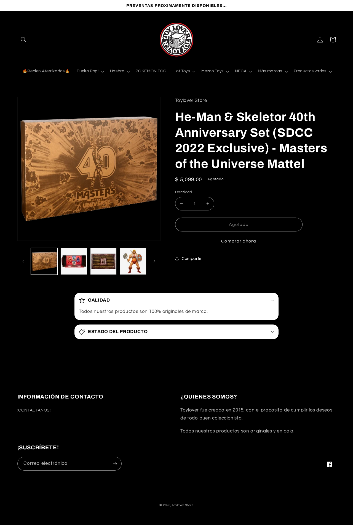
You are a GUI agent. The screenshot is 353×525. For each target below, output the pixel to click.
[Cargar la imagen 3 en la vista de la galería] (103, 261)
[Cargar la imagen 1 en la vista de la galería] (44, 261)
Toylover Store (182, 505)
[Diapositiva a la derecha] (154, 261)
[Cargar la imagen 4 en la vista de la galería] (133, 261)
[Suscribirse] (114, 463)
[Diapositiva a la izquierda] (23, 261)
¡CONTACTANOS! (34, 410)
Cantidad (183, 192)
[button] (23, 39)
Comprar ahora (238, 241)
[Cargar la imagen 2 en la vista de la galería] (73, 261)
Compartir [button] (192, 259)
